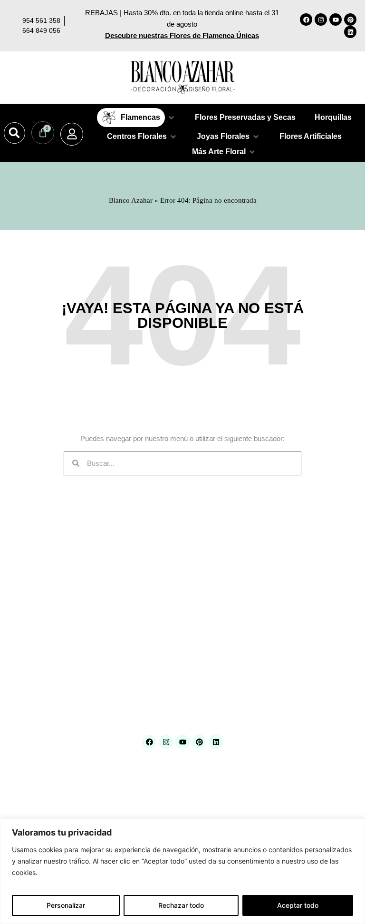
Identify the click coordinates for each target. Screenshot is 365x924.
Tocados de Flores (152, 704)
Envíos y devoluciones (275, 594)
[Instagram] (321, 19)
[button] (14, 133)
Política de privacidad (274, 631)
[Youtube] (335, 19)
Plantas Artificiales (152, 667)
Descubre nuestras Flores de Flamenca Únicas (182, 35)
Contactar (23, 644)
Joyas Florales (147, 655)
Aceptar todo (297, 905)
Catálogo (22, 606)
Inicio (17, 582)
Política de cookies (270, 619)
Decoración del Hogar (156, 606)
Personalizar (66, 905)
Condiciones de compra (276, 582)
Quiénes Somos (32, 594)
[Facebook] (306, 19)
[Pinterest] (350, 19)
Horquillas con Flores (156, 643)
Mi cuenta (23, 631)
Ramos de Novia (150, 691)
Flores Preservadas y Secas (166, 631)
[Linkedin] (350, 32)
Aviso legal (259, 606)
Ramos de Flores (150, 679)
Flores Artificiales (150, 618)
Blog (16, 619)
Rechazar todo (181, 905)
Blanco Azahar (131, 200)
